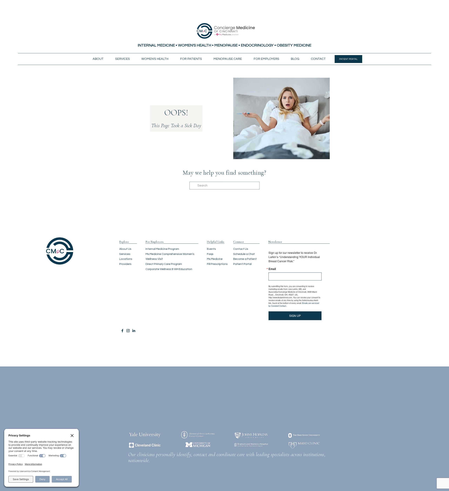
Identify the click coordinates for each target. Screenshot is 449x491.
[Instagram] (128, 330)
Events (211, 249)
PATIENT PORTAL (348, 59)
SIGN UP (295, 316)
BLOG (295, 59)
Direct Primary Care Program (164, 264)
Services (124, 254)
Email (272, 269)
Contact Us (240, 249)
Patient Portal (242, 264)
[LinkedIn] (133, 330)
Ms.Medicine (215, 259)
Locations (125, 259)
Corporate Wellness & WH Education (169, 269)
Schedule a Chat (244, 254)
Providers (125, 264)
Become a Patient (245, 259)
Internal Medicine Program (162, 249)
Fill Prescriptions (217, 264)
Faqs (210, 254)
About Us (125, 249)
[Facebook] (122, 330)
